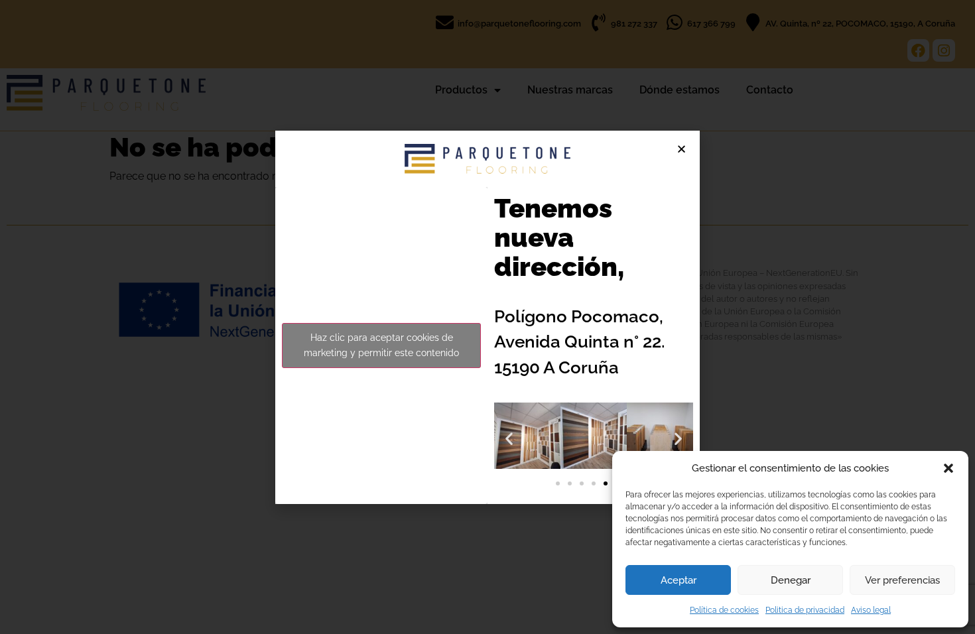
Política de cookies (724, 610)
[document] (487, 317)
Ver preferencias (902, 580)
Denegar (791, 580)
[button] (948, 468)
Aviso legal (871, 610)
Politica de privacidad (804, 610)
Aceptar (678, 580)
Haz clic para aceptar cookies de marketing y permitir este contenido (381, 345)
